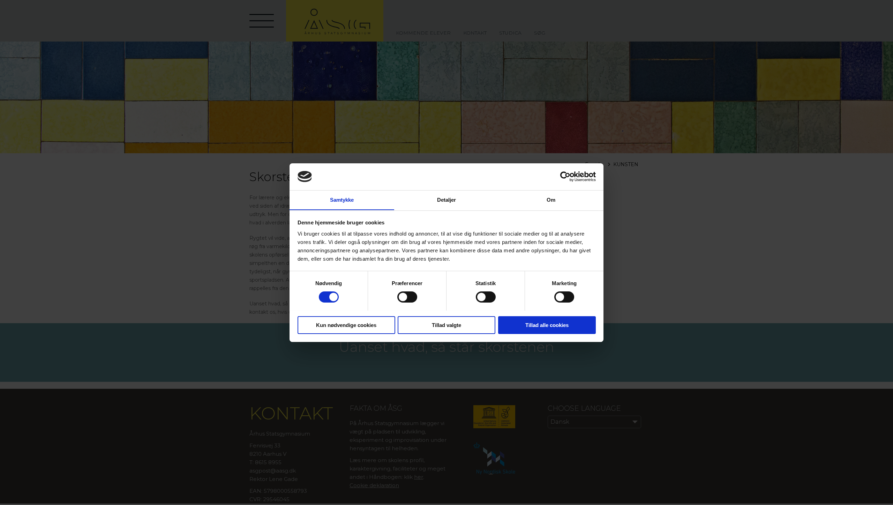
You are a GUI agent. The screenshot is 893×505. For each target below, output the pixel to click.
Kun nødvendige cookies (346, 325)
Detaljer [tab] (446, 199)
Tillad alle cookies (547, 325)
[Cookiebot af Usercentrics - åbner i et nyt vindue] (565, 176)
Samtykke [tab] (342, 199)
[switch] (407, 297)
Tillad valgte (446, 325)
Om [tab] (551, 199)
